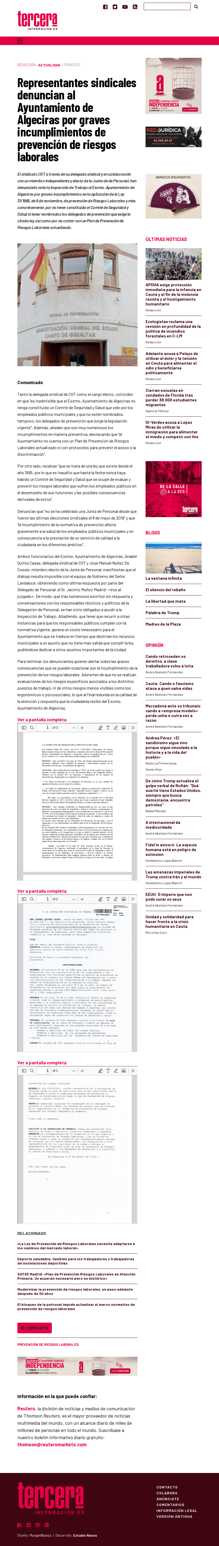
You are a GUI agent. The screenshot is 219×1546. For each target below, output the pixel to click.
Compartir (36, 1327)
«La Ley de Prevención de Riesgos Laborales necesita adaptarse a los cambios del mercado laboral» (76, 1245)
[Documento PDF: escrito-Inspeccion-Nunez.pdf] (77, 802)
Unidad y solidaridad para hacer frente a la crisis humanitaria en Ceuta (170, 921)
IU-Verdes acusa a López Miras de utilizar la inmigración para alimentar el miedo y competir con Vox (172, 429)
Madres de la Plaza (163, 624)
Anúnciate (168, 1498)
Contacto (167, 1487)
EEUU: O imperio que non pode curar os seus (169, 896)
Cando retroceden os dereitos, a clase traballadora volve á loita (169, 661)
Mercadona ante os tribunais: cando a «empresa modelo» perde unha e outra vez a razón (173, 713)
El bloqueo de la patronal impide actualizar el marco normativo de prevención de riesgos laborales (76, 1306)
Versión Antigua (175, 1516)
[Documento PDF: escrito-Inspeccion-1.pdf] (77, 973)
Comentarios (171, 1504)
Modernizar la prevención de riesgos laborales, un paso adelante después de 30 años (75, 1291)
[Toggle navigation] (19, 41)
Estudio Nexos (85, 1535)
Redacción (26, 65)
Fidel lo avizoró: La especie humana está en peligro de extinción (171, 849)
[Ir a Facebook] (105, 6)
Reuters (26, 1408)
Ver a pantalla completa (42, 719)
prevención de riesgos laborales (48, 1344)
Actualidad (49, 65)
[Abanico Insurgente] (174, 195)
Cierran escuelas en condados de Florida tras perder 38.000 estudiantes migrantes (171, 397)
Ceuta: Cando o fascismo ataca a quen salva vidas (170, 686)
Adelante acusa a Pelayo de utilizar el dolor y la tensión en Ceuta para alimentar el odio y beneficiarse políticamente (172, 363)
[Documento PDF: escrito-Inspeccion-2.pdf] (77, 1145)
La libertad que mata (166, 601)
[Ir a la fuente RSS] (135, 6)
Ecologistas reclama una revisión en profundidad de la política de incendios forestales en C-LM (173, 328)
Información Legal (177, 1510)
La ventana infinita (164, 578)
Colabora (167, 1493)
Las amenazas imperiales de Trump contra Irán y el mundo (173, 874)
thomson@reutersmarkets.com (52, 1444)
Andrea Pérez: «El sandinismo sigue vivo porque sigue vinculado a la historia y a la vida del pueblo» (171, 747)
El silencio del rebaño (166, 589)
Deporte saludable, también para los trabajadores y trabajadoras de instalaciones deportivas (75, 1261)
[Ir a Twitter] (115, 6)
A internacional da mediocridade (163, 825)
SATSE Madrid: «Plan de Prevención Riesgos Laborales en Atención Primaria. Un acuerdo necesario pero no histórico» (76, 1276)
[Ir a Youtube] (125, 6)
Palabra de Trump (162, 612)
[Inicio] (37, 19)
